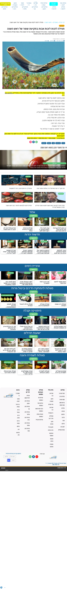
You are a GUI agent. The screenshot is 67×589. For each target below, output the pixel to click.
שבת (64, 421)
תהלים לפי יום (28, 391)
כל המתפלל (50, 413)
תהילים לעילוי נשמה (43, 4)
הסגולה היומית (52, 138)
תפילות (63, 390)
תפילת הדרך (62, 396)
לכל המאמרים (33, 216)
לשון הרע (63, 427)
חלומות (63, 414)
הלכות (63, 417)
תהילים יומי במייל (39, 420)
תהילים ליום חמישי (5, 8)
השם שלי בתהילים (53, 4)
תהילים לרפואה (63, 8)
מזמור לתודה (22, 4)
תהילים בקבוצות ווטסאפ (40, 392)
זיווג (19, 429)
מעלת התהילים (61, 430)
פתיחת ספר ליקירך (63, 4)
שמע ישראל (62, 400)
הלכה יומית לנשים (43, 138)
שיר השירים (50, 404)
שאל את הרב (36, 4)
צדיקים (63, 424)
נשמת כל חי (29, 4)
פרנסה (18, 426)
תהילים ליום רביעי (15, 8)
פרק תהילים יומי (61, 138)
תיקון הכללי (50, 427)
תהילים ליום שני (35, 8)
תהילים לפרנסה (54, 8)
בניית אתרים (6, 470)
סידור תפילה (50, 430)
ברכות (18, 390)
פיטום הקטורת (15, 4)
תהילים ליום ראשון (44, 8)
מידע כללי (50, 390)
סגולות (63, 411)
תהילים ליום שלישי (25, 8)
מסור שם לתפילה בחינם (5, 4)
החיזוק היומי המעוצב (32, 138)
